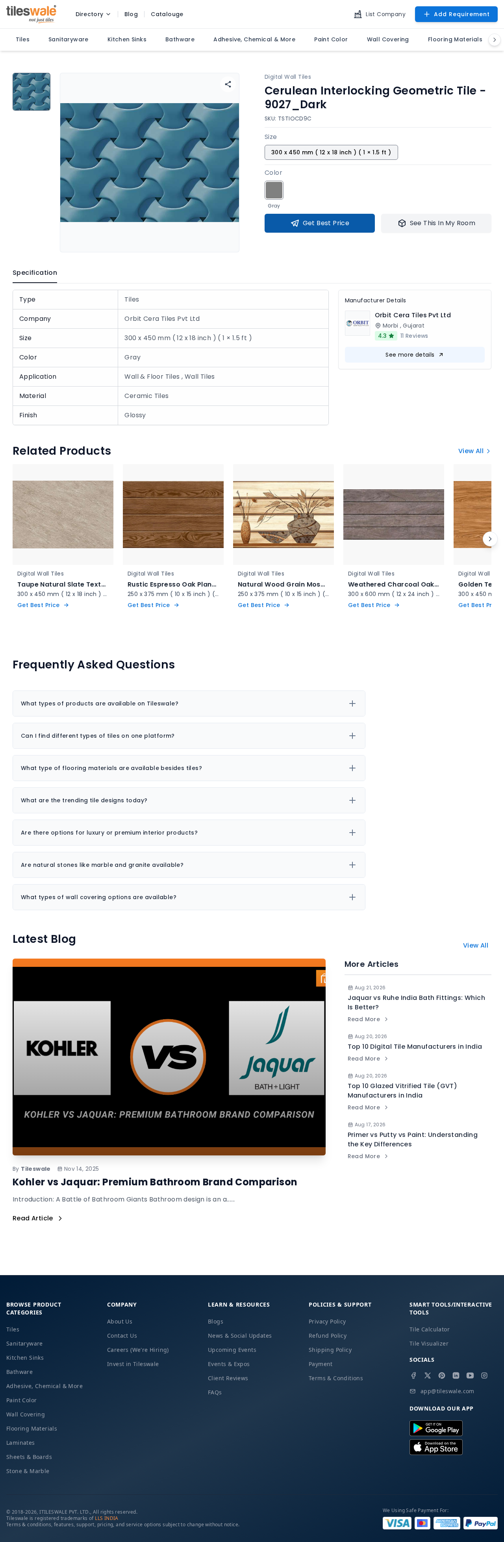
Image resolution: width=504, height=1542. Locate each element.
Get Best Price (326, 223)
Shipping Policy (330, 1349)
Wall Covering (25, 1414)
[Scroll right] (490, 538)
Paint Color (21, 1400)
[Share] (228, 84)
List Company (386, 14)
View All (471, 450)
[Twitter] (428, 1375)
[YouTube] (470, 1375)
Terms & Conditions (336, 1378)
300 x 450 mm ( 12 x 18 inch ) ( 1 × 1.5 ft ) (331, 152)
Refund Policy (327, 1335)
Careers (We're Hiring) (138, 1349)
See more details (409, 355)
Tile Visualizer (429, 1343)
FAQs (215, 1392)
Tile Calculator (430, 1329)
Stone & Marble (28, 1471)
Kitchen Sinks (25, 1357)
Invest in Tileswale (133, 1364)
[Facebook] (413, 1375)
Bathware (19, 1371)
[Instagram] (484, 1375)
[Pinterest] (442, 1375)
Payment (321, 1364)
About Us (119, 1321)
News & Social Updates (240, 1335)
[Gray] (274, 190)
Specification (35, 272)
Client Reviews (228, 1378)
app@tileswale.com (447, 1391)
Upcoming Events (232, 1349)
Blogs (215, 1321)
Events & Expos (229, 1364)
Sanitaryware (24, 1343)
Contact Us (122, 1335)
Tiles (12, 1329)
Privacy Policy (327, 1321)
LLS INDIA (107, 1518)
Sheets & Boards (29, 1457)
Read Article (33, 1218)
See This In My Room (443, 223)
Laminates (20, 1442)
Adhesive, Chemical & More (44, 1386)
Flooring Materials (31, 1428)
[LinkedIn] (456, 1375)
